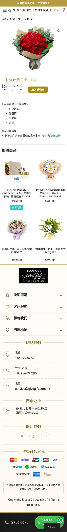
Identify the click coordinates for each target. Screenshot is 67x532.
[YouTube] (45, 436)
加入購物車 (38, 89)
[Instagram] (33, 436)
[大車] (62, 10)
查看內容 (17, 207)
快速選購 (20, 295)
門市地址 (20, 330)
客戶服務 (20, 306)
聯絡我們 (20, 318)
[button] (9, 10)
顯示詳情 (56, 135)
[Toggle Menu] (5, 11)
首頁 (4, 19)
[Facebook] (22, 436)
